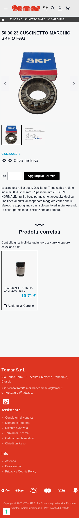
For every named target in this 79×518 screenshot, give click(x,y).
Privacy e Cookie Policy (20, 471)
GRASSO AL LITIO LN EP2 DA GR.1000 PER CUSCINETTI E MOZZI (18, 289)
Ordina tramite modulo (19, 438)
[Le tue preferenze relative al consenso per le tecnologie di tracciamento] (6, 511)
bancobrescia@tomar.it (47, 388)
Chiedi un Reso (15, 443)
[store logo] (26, 8)
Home (2, 19)
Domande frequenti (17, 422)
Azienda (10, 461)
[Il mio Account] (60, 8)
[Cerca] (53, 8)
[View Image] (11, 135)
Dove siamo (13, 466)
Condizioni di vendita (19, 417)
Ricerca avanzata (16, 428)
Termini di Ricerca (17, 433)
